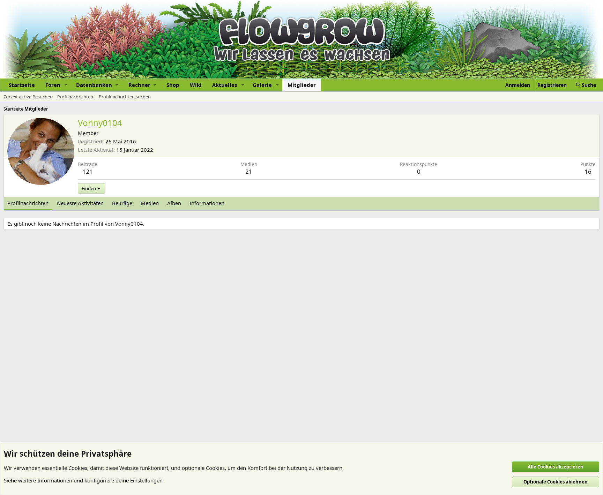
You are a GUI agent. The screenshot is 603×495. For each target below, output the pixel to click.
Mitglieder (302, 84)
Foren (52, 84)
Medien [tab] (150, 203)
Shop (172, 84)
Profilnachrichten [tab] (28, 203)
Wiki (196, 84)
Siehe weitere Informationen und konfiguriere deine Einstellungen (83, 480)
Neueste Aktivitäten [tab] (80, 203)
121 (87, 171)
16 (588, 171)
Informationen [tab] (206, 203)
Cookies (77, 467)
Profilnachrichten (75, 96)
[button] (66, 84)
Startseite (22, 84)
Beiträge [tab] (122, 203)
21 (248, 171)
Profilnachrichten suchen (125, 96)
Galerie (262, 84)
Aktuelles (224, 84)
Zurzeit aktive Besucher (27, 96)
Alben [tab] (174, 203)
